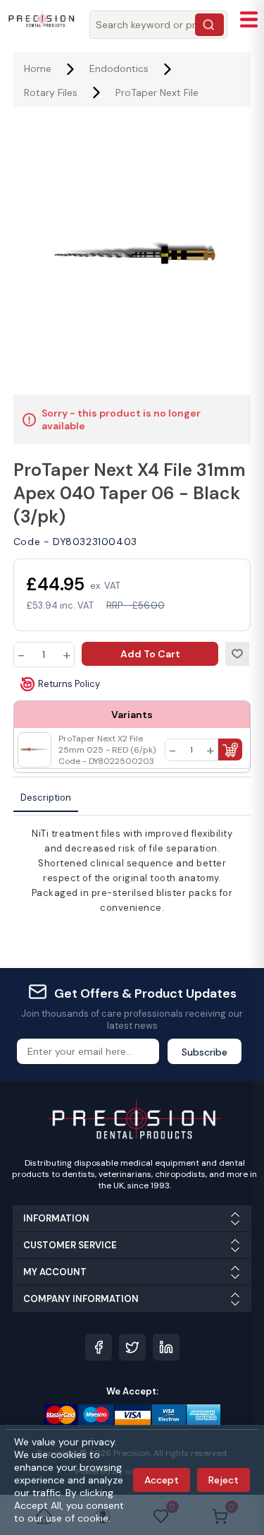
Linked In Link (166, 1347)
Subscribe (204, 1052)
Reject (223, 1480)
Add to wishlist (237, 654)
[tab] (45, 798)
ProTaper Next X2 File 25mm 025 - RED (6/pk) (107, 750)
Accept (161, 1480)
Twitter (132, 1347)
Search (209, 24)
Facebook (98, 1347)
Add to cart (150, 653)
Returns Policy (69, 684)
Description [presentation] (45, 798)
